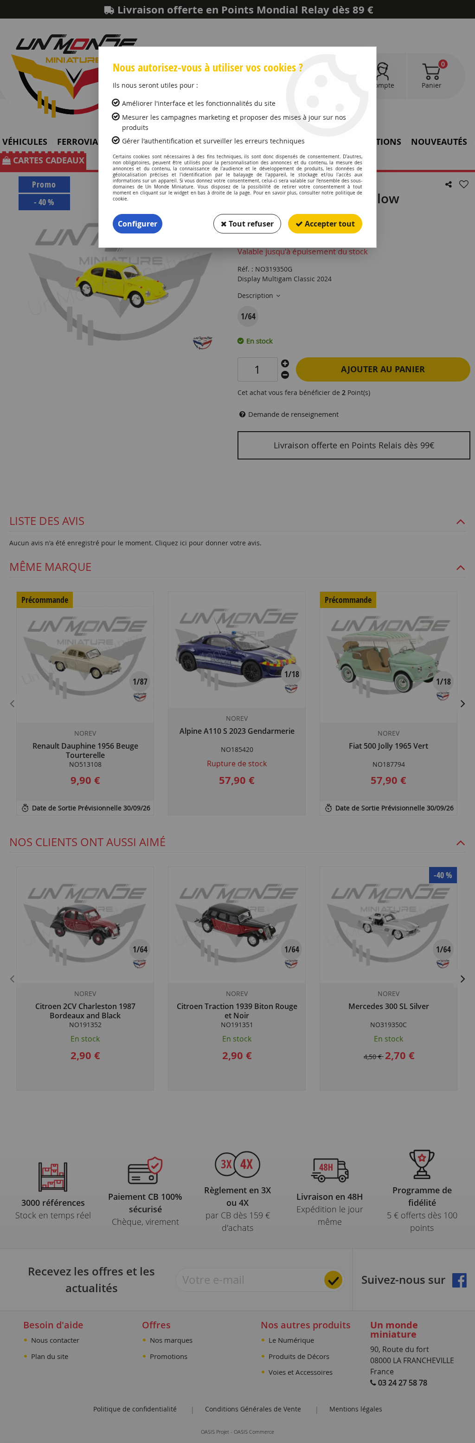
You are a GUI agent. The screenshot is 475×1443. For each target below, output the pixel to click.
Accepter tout (329, 224)
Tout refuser (250, 224)
